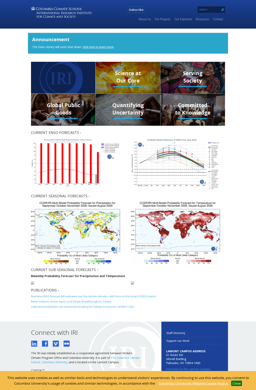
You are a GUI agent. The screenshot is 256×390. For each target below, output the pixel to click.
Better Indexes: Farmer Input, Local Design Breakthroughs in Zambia (71, 301)
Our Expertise (183, 19)
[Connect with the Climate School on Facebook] (45, 344)
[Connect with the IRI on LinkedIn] (34, 344)
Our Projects (163, 19)
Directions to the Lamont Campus (188, 369)
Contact (218, 19)
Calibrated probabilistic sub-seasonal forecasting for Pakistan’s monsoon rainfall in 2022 (82, 306)
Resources (202, 19)
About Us (145, 19)
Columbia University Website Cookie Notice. (193, 383)
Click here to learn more (98, 47)
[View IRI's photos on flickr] (66, 344)
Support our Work (177, 341)
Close (236, 383)
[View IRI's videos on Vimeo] (56, 344)
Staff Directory (175, 333)
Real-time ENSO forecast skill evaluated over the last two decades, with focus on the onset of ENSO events (93, 296)
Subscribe (136, 10)
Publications (45, 290)
